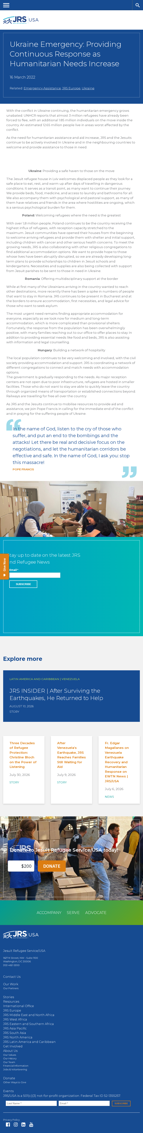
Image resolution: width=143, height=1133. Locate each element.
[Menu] (6, 5)
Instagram (15, 1124)
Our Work (10, 984)
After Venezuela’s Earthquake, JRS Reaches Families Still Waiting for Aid (71, 755)
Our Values (9, 1054)
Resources (11, 1001)
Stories (8, 997)
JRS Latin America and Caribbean (29, 1042)
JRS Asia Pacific (15, 1028)
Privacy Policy (11, 1119)
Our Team (9, 1062)
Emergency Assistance (42, 88)
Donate (9, 1078)
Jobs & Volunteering (15, 1069)
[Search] (137, 5)
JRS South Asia (14, 1033)
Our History (10, 1058)
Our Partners (10, 988)
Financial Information (15, 1065)
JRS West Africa (15, 1019)
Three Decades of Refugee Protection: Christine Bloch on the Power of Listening (22, 755)
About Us (10, 1051)
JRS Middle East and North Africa (28, 1015)
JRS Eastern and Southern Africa (28, 1024)
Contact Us (11, 977)
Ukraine (88, 88)
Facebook (8, 1124)
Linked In (23, 1124)
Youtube (31, 1124)
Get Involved (13, 1046)
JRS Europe (71, 88)
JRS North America (17, 1037)
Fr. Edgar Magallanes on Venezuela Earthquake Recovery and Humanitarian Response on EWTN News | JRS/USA (117, 762)
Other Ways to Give (14, 1082)
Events (8, 1091)
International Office (18, 1006)
